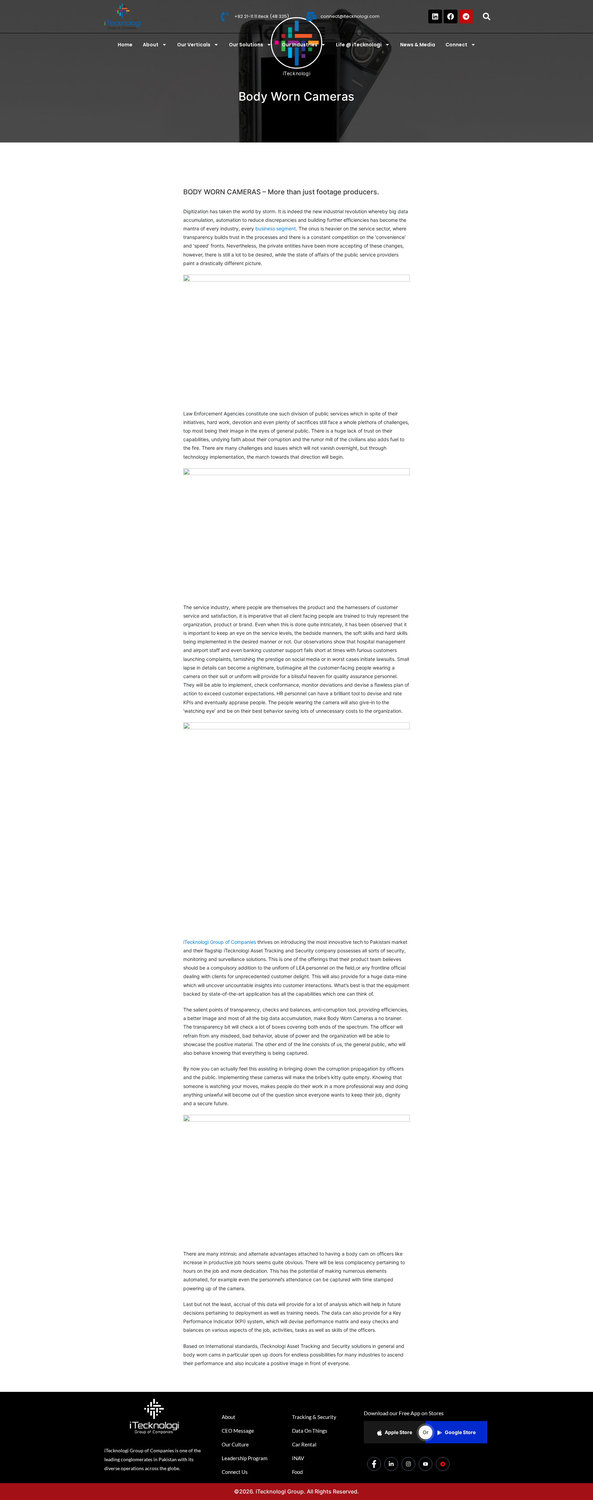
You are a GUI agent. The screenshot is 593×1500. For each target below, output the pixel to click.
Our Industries (299, 44)
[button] (486, 16)
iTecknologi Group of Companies (219, 942)
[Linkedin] (435, 16)
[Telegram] (466, 16)
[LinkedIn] (391, 1464)
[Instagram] (408, 1464)
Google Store (460, 1432)
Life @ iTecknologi (359, 44)
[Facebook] (450, 16)
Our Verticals (193, 44)
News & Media (417, 44)
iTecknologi (297, 73)
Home (125, 44)
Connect (456, 44)
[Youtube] (425, 1464)
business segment (275, 228)
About (151, 44)
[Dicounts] (443, 1464)
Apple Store (398, 1432)
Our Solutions (246, 44)
